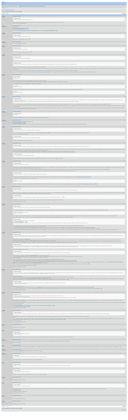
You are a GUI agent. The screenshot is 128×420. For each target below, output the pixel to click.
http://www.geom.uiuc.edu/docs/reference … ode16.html (48, 305)
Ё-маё (3, 362)
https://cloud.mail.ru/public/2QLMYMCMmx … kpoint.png (51, 30)
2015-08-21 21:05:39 (18, 54)
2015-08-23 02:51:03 (18, 126)
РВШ (3, 345)
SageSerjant (4, 16)
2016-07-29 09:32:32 (18, 345)
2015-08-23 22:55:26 (18, 310)
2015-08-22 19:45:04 (18, 111)
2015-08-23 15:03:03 (18, 186)
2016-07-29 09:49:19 (18, 353)
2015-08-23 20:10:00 (18, 292)
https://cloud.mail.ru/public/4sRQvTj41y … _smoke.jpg (19, 122)
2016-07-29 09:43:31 (18, 349)
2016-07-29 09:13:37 (18, 339)
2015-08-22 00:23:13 (18, 96)
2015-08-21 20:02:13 (18, 41)
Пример (114, 302)
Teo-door (3, 324)
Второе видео (16, 91)
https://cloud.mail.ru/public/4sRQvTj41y (19, 221)
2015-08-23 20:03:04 (18, 269)
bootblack (3, 41)
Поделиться (14, 16)
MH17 (3, 11)
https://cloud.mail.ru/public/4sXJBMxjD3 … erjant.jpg (19, 117)
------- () (31, 6)
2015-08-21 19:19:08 (18, 16)
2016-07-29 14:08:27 (18, 382)
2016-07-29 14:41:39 (18, 395)
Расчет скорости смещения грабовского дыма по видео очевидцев (28, 30)
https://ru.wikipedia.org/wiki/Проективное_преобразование (23, 306)
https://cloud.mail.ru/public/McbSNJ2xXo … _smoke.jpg (19, 123)
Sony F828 (15, 180)
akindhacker (4, 54)
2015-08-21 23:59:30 (18, 74)
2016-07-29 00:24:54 (18, 324)
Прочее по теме (7, 11)
